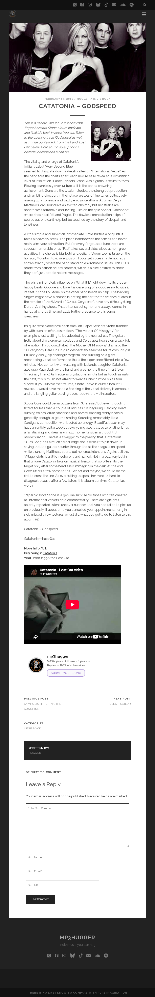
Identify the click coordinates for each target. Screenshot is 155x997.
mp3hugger (77, 938)
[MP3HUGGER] (13, 16)
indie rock (102, 98)
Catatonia (50, 553)
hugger (83, 98)
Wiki (44, 548)
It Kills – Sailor (118, 703)
